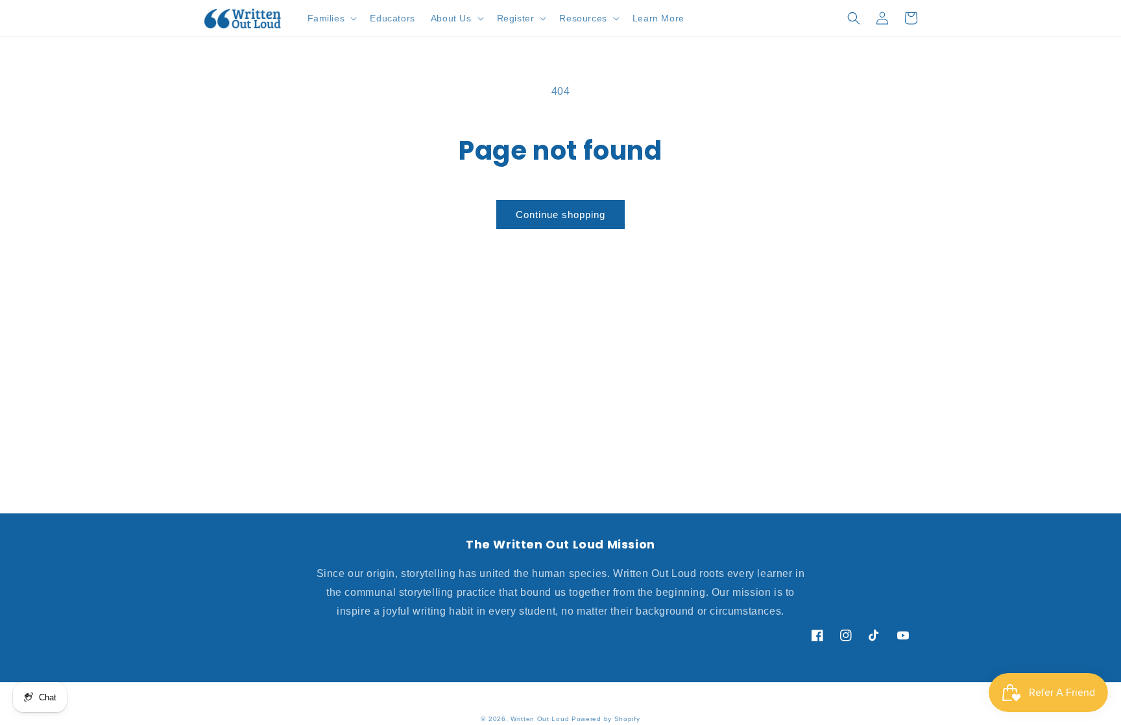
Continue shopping (560, 214)
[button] (331, 18)
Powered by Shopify (606, 718)
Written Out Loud (540, 718)
